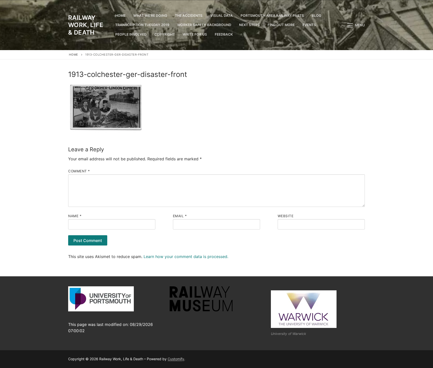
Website (286, 216)
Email (180, 216)
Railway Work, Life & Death (85, 25)
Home (73, 54)
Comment (79, 171)
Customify (176, 359)
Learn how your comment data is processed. (186, 256)
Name (74, 216)
